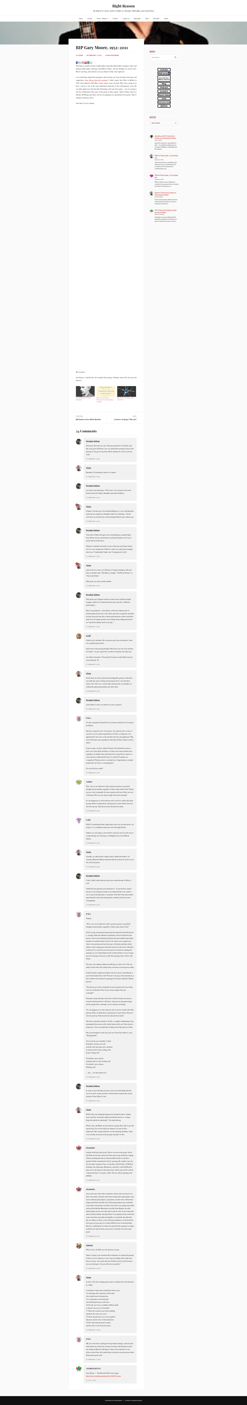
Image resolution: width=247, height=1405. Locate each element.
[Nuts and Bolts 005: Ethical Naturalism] (85, 391)
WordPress (118, 1400)
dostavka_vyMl (160, 136)
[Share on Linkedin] (88, 63)
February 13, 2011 (94, 1359)
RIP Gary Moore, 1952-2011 (102, 47)
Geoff (88, 635)
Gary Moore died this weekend (96, 80)
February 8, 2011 (94, 691)
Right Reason (123, 5)
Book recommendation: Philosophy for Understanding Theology (105, 400)
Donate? (115, 18)
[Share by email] (91, 63)
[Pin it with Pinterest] (85, 63)
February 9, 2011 (94, 1180)
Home (81, 18)
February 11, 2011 (94, 1268)
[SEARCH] (175, 57)
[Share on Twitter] (80, 63)
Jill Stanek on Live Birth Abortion (88, 419)
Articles (89, 18)
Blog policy (137, 18)
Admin (166, 18)
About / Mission (101, 18)
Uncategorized (113, 55)
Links (147, 18)
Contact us (125, 18)
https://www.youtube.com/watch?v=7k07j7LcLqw (103, 1376)
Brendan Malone (93, 441)
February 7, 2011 (95, 55)
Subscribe (156, 18)
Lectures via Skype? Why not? (125, 419)
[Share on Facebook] (77, 63)
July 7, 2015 (92, 1380)
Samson (89, 1245)
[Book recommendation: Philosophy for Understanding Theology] (106, 391)
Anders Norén (137, 1400)
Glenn (80, 55)
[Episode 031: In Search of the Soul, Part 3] (126, 391)
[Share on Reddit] (83, 63)
